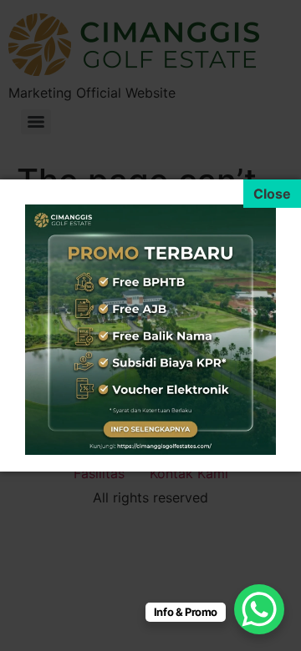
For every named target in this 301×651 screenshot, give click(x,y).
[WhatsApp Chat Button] (259, 609)
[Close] (272, 193)
